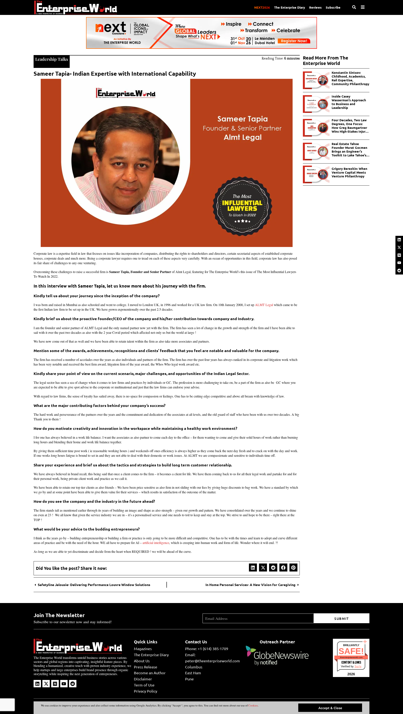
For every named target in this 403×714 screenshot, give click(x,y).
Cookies (253, 705)
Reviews (315, 7)
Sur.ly (358, 666)
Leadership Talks (51, 59)
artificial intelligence (156, 542)
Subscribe (333, 7)
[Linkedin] (399, 239)
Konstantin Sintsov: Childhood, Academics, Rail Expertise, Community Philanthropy (350, 78)
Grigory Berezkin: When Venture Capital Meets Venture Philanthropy (349, 172)
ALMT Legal (264, 304)
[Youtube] (399, 263)
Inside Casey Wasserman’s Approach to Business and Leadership (349, 102)
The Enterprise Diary (289, 7)
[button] (253, 567)
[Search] (354, 7)
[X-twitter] (399, 247)
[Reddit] (399, 270)
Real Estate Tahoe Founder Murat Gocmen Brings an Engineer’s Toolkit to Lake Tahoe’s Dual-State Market (349, 149)
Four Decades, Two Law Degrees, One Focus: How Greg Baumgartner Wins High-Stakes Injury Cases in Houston (349, 125)
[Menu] (363, 7)
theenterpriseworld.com (351, 657)
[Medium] (399, 255)
